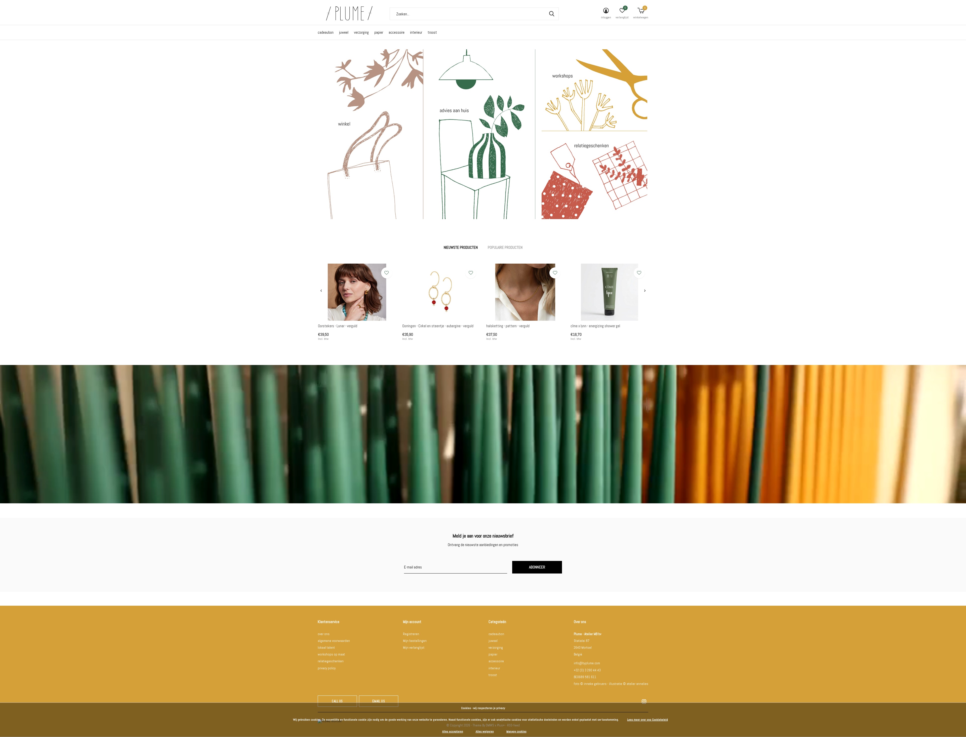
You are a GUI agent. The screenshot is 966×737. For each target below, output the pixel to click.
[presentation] (321, 291)
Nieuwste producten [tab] (461, 247)
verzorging (361, 32)
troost (432, 32)
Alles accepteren (452, 731)
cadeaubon (326, 32)
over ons (324, 634)
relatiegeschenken (331, 661)
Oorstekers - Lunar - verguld (337, 325)
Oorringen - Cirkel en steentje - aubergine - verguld (437, 325)
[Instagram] (644, 701)
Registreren (411, 634)
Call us (337, 701)
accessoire (397, 32)
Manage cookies (516, 731)
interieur (416, 32)
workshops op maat (331, 654)
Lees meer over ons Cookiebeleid (647, 720)
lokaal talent (326, 647)
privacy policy (327, 668)
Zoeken (552, 14)
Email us (378, 701)
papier (378, 32)
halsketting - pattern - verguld (508, 325)
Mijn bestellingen (415, 641)
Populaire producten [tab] (505, 247)
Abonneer (537, 567)
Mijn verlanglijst (413, 647)
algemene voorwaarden (334, 641)
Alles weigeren (485, 731)
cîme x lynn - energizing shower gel (595, 325)
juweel (343, 32)
